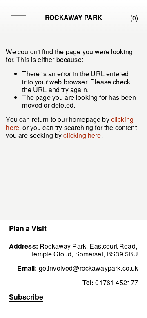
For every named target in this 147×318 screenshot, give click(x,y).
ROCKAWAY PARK (73, 17)
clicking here (82, 135)
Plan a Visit (28, 228)
